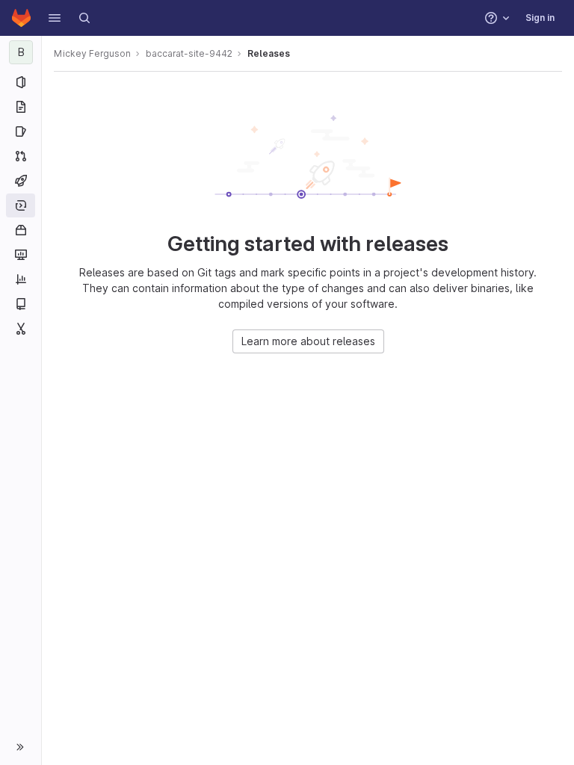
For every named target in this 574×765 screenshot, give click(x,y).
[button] (55, 18)
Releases (268, 53)
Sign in (540, 17)
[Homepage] (21, 18)
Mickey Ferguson (92, 53)
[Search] (84, 18)
